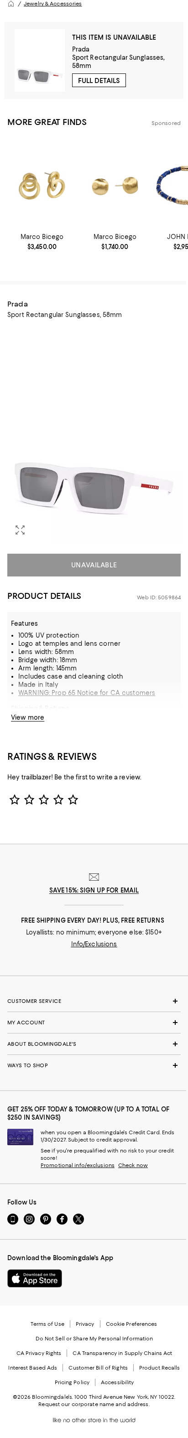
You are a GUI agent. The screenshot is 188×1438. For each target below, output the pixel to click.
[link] (42, 242)
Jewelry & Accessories (53, 3)
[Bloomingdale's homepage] (11, 3)
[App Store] (34, 1278)
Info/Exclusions (94, 944)
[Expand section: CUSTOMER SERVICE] (94, 1001)
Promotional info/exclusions (78, 1165)
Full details (99, 81)
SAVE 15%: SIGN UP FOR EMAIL (94, 890)
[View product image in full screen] (20, 529)
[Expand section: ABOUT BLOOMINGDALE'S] (94, 1043)
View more (27, 717)
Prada (81, 49)
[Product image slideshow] (94, 434)
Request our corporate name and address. (93, 1404)
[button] (94, 434)
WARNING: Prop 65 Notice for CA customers (86, 692)
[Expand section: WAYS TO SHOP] (94, 1065)
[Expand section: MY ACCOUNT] (94, 1022)
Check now (133, 1165)
